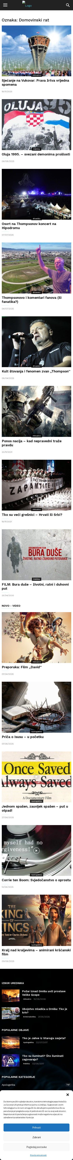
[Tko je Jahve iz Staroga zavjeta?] (10, 1042)
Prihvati (36, 1127)
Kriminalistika (29, 1017)
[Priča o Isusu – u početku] (36, 707)
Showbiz (36, 219)
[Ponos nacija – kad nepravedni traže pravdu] (36, 411)
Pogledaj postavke (36, 1147)
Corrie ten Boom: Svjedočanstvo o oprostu (36, 880)
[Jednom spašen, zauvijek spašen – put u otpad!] (36, 776)
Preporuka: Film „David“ (22, 667)
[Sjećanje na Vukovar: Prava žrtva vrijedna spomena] (36, 50)
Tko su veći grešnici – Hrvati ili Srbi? (32, 515)
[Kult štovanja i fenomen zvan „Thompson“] (36, 341)
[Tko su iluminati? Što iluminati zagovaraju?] (10, 1060)
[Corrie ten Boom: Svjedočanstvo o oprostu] (36, 850)
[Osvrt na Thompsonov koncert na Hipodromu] (36, 194)
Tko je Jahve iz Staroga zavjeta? (44, 1038)
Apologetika (36, 732)
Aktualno (37, 75)
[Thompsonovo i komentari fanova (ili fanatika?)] (36, 268)
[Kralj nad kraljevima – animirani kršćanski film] (36, 920)
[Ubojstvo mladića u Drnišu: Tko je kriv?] (10, 1013)
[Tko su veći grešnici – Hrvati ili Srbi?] (36, 485)
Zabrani (36, 1137)
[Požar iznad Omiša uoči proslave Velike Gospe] (10, 996)
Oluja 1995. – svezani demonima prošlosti (36, 154)
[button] (67, 1094)
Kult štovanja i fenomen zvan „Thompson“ (36, 371)
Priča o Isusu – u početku (23, 737)
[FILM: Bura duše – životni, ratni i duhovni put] (36, 554)
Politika (36, 149)
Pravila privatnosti (38, 1155)
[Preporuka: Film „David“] (36, 637)
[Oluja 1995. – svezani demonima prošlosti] (36, 124)
